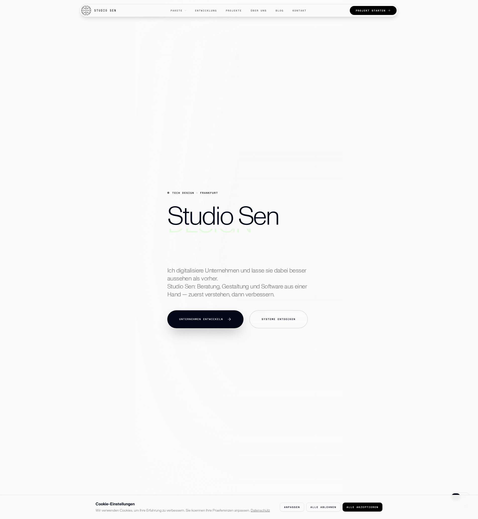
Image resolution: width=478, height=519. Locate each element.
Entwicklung (206, 10)
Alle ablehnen (323, 507)
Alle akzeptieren (362, 507)
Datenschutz (260, 510)
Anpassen (292, 507)
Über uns (259, 10)
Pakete (176, 10)
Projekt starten (371, 10)
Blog (280, 10)
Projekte (234, 10)
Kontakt (299, 10)
